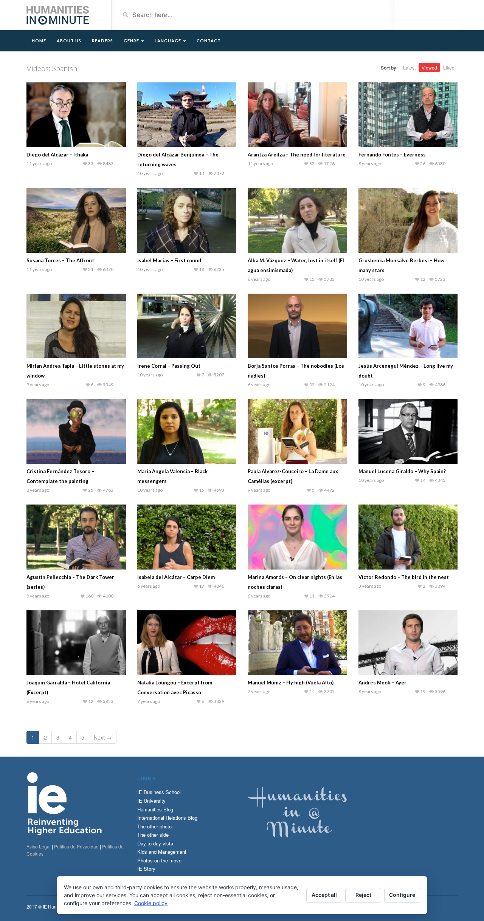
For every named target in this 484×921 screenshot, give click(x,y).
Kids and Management (161, 851)
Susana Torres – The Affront (60, 260)
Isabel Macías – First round (169, 260)
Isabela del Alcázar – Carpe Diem (176, 577)
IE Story (146, 868)
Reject (363, 895)
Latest (409, 67)
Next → (103, 737)
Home (39, 40)
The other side (153, 834)
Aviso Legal (38, 846)
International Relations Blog (167, 817)
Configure (402, 895)
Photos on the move (159, 860)
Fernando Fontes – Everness (392, 155)
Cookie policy (151, 903)
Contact (209, 40)
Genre (132, 40)
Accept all (324, 895)
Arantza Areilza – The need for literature (297, 155)
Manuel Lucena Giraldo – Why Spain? (402, 471)
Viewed (429, 67)
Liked (449, 67)
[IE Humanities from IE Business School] (57, 14)
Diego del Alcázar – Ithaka (57, 155)
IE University (151, 800)
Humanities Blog (155, 809)
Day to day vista (155, 843)
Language (168, 40)
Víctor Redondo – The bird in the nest (403, 577)
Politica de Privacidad (76, 846)
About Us (69, 40)
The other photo (154, 826)
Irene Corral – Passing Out (168, 366)
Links (146, 778)
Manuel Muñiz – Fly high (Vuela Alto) (291, 683)
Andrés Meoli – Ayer (382, 683)
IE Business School (159, 792)
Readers (102, 40)
